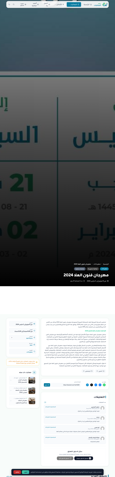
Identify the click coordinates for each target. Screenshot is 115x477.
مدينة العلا (29, 338)
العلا (31, 345)
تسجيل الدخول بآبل (64, 458)
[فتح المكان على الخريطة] (11, 337)
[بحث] (13, 4)
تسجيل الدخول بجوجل (83, 458)
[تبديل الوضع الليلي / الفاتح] (9, 4)
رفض (17, 472)
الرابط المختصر (77, 381)
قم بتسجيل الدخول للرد (50, 406)
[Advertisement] (57, 299)
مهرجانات (97, 264)
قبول (25, 472)
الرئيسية (106, 264)
